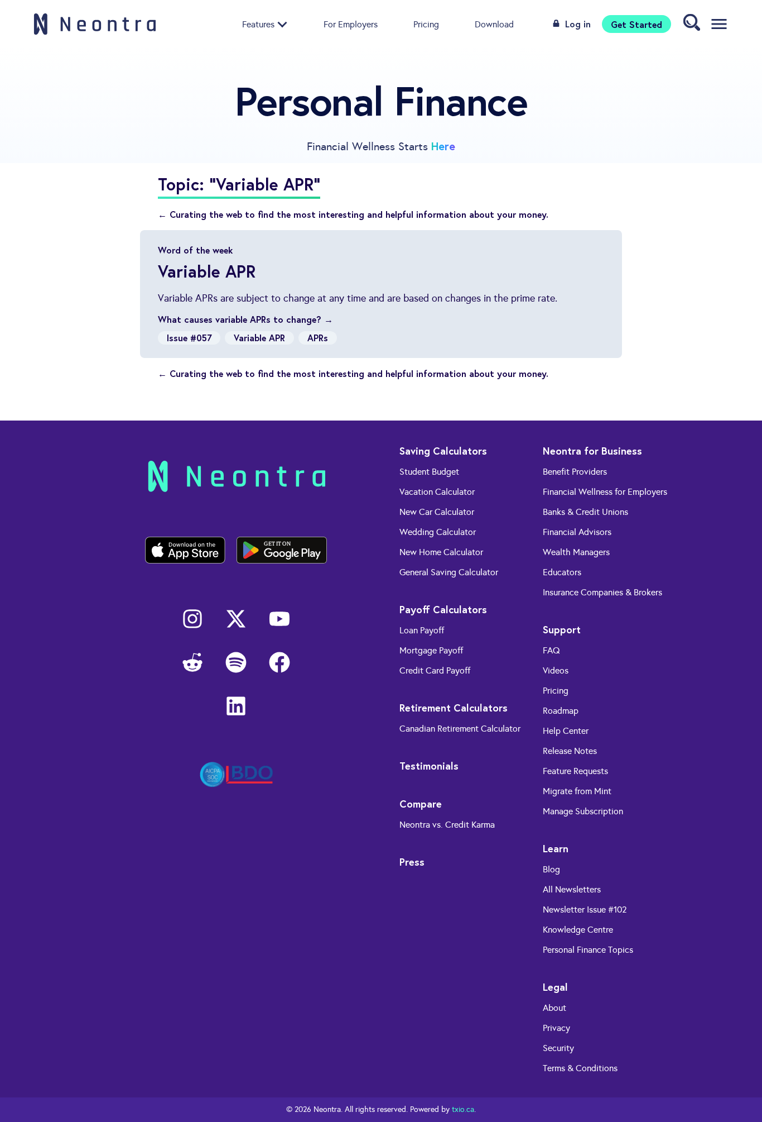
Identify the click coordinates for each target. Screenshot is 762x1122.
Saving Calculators (443, 450)
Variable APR (259, 337)
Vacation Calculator (437, 491)
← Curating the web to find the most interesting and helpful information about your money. (353, 214)
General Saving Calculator (448, 572)
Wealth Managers (576, 552)
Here (443, 146)
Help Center (566, 730)
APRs (317, 337)
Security (558, 1048)
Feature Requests (575, 771)
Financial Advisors (577, 532)
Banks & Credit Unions (585, 512)
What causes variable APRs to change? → (245, 319)
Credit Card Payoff (434, 670)
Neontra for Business (592, 450)
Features (258, 23)
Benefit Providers (575, 471)
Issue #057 (189, 337)
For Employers (351, 23)
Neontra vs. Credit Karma (447, 824)
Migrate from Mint (577, 791)
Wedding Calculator (437, 532)
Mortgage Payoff (431, 650)
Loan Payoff (421, 630)
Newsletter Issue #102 (585, 909)
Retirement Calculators (453, 707)
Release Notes (570, 751)
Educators (562, 572)
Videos (555, 670)
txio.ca (463, 1109)
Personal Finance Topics (588, 949)
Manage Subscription (583, 811)
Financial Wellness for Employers (605, 491)
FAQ (551, 650)
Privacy (556, 1028)
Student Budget (429, 471)
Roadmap (560, 710)
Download (494, 23)
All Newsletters (572, 889)
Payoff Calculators (443, 609)
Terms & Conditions (580, 1068)
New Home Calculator (441, 552)
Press (412, 861)
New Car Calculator (436, 512)
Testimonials (429, 765)
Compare (420, 803)
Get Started (636, 24)
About (554, 1007)
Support (562, 629)
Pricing (426, 23)
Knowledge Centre (578, 929)
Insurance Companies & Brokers (602, 592)
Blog (551, 869)
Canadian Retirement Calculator (459, 728)
